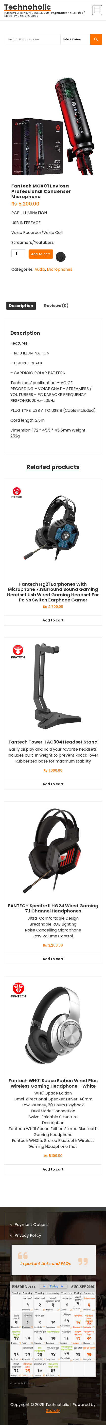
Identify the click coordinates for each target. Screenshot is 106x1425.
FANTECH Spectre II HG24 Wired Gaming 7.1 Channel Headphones (53, 908)
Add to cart (41, 254)
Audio (40, 269)
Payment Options (32, 1224)
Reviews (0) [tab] (56, 306)
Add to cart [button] (53, 620)
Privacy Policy (28, 1235)
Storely (53, 1410)
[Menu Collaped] (97, 10)
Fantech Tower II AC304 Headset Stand (53, 742)
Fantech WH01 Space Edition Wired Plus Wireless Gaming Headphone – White (53, 1083)
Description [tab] (21, 306)
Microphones (59, 269)
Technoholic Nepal (23, 1383)
